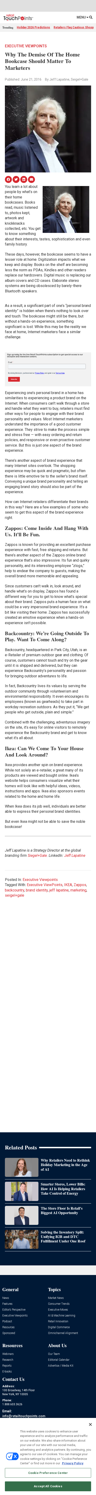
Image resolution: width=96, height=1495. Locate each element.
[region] (48, 1456)
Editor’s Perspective (13, 1309)
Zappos (80, 885)
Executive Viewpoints (26, 46)
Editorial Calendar (58, 1359)
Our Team (54, 1354)
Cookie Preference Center (48, 1473)
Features (7, 1303)
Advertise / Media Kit (60, 1365)
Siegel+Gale (37, 855)
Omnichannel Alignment (63, 1333)
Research (7, 1359)
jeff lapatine (59, 890)
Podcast (7, 1321)
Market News (56, 1298)
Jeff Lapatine (74, 855)
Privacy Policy (72, 1463)
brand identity (37, 890)
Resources (8, 1327)
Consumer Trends (59, 1303)
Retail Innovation (58, 1321)
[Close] (90, 1424)
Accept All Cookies (48, 1486)
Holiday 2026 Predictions (33, 27)
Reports (7, 1365)
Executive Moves (58, 1309)
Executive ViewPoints (44, 885)
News (5, 1298)
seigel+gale (14, 895)
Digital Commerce (59, 1327)
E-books (7, 1371)
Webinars (8, 1354)
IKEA (68, 885)
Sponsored (8, 1333)
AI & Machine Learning (61, 1315)
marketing (78, 890)
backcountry (14, 890)
